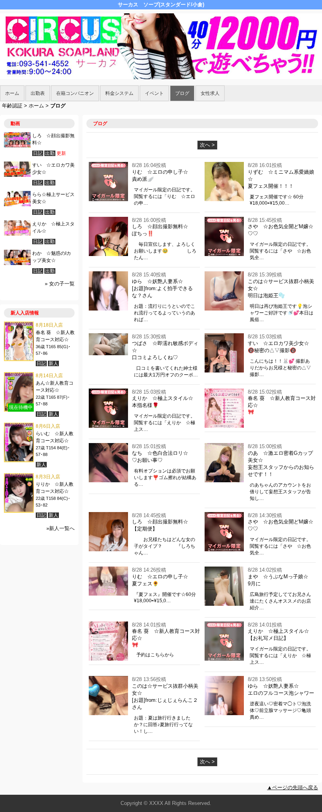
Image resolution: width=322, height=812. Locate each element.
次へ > (207, 145)
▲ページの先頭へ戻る (292, 787)
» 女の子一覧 (60, 284)
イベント (154, 93)
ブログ (182, 93)
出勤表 (38, 93)
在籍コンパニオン (75, 93)
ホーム (12, 93)
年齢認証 (12, 106)
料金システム (119, 93)
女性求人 (210, 93)
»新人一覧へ (60, 528)
